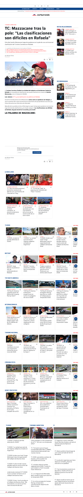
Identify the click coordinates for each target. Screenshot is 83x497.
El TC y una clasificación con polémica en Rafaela (26, 97)
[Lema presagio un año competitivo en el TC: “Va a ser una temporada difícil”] (41, 433)
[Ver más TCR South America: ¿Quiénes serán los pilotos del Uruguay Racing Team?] (14, 284)
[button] (26, 9)
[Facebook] (35, 6)
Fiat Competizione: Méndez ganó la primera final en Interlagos (22, 52)
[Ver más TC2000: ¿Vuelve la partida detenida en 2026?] (14, 231)
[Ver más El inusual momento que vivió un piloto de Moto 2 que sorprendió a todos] (63, 310)
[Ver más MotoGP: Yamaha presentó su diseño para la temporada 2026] (30, 259)
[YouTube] (41, 6)
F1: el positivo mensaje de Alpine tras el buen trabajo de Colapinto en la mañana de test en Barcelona (45, 11)
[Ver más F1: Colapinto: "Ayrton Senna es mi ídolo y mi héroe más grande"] (60, 105)
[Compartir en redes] (27, 187)
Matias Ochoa (10, 55)
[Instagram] (44, 6)
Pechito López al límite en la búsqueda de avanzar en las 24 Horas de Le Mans (26, 51)
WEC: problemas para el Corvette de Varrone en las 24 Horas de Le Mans (24, 49)
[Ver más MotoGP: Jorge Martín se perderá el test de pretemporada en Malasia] (14, 259)
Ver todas (75, 225)
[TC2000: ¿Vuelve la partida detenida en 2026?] (17, 433)
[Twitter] (38, 6)
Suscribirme (37, 152)
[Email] (47, 6)
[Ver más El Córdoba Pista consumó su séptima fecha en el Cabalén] (63, 368)
